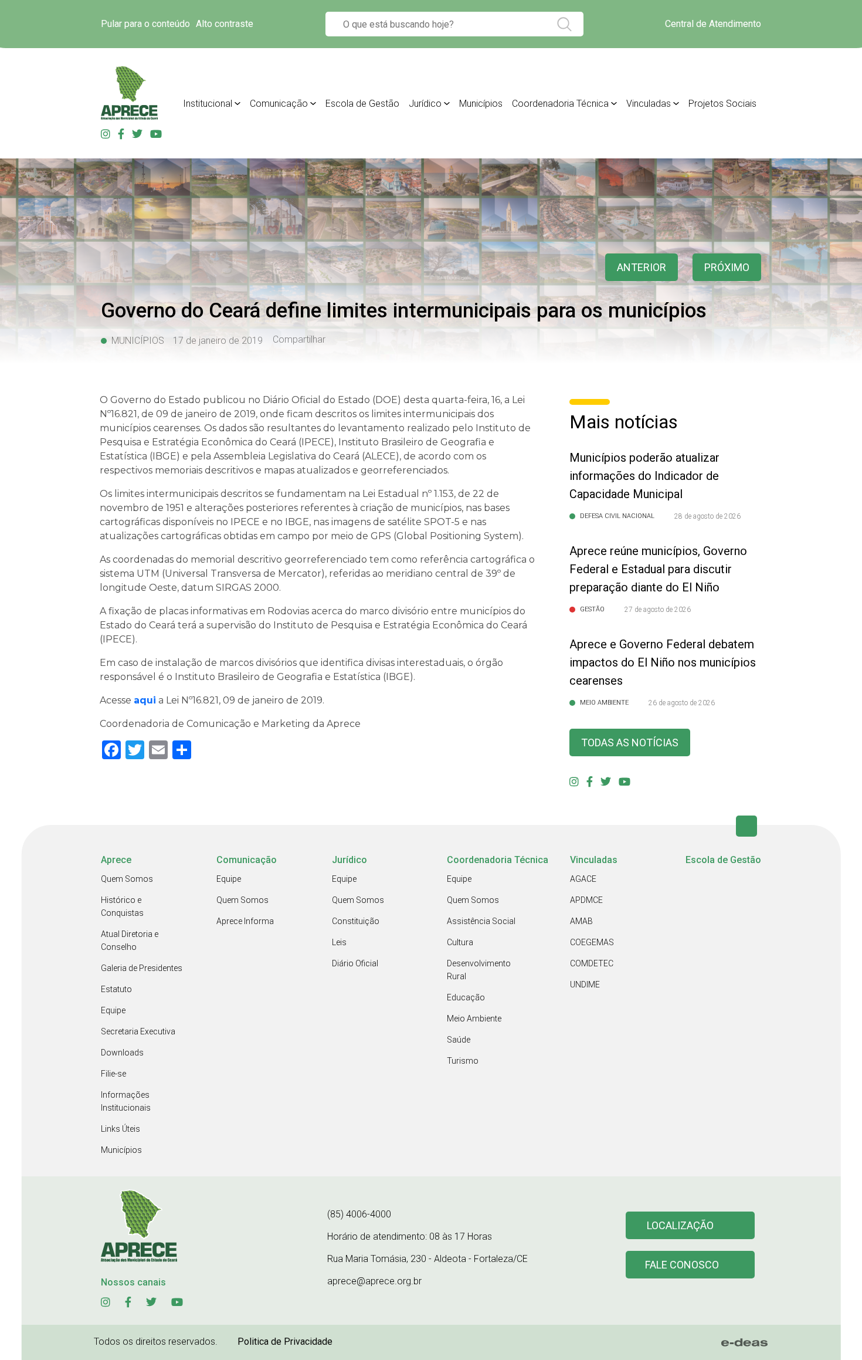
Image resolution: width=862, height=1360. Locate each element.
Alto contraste (224, 23)
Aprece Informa (245, 921)
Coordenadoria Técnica (560, 103)
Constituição (355, 921)
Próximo (726, 267)
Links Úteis (120, 1129)
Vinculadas (648, 103)
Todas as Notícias (629, 742)
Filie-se (113, 1073)
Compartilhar (299, 339)
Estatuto (116, 989)
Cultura (460, 942)
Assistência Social (481, 921)
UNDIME (585, 984)
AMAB (581, 921)
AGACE (583, 879)
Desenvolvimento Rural (479, 970)
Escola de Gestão (362, 103)
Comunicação (279, 103)
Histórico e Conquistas (122, 906)
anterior (641, 267)
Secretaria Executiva (138, 1031)
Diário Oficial (355, 963)
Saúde (458, 1039)
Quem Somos (127, 879)
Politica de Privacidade (284, 1341)
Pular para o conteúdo (145, 23)
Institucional (207, 103)
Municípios (481, 103)
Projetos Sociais (722, 103)
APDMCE (586, 900)
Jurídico (425, 103)
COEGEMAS (592, 942)
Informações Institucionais (126, 1101)
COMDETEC (591, 963)
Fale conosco (682, 1264)
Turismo (462, 1060)
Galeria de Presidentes (141, 968)
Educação (466, 997)
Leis (339, 942)
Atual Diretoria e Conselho (129, 940)
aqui (145, 700)
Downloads (122, 1052)
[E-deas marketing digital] (744, 1342)
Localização (680, 1225)
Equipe (113, 1010)
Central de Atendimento (713, 23)
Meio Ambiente (474, 1018)
